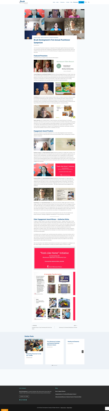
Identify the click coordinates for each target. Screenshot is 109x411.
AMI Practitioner (37, 37)
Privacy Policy (69, 407)
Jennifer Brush (37, 45)
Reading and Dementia (73, 341)
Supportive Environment (53, 37)
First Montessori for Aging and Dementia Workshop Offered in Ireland (53, 343)
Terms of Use (63, 407)
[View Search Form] (89, 2)
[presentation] (34, 345)
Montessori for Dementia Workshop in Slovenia (68, 326)
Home (54, 2)
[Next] (83, 351)
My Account (75, 2)
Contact (67, 2)
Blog (71, 2)
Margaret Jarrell (29, 357)
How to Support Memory (60, 391)
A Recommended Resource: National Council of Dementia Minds (68, 396)
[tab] (52, 365)
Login (82, 2)
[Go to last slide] (26, 351)
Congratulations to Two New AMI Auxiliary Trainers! (65, 394)
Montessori (46, 37)
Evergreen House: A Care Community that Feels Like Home (42, 327)
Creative (42, 37)
